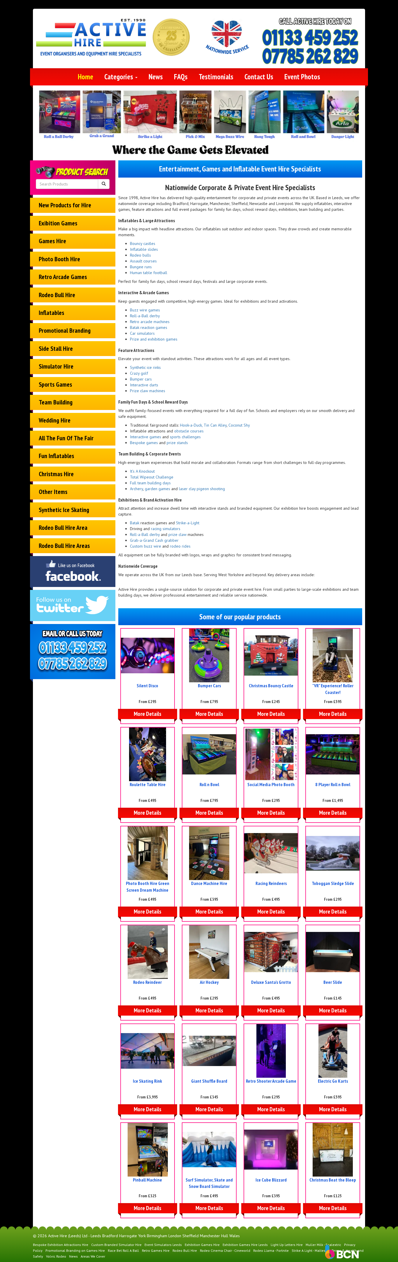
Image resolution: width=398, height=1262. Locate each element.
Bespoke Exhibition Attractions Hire (60, 1244)
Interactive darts (144, 385)
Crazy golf (139, 373)
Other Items (53, 492)
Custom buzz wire (145, 546)
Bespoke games (144, 442)
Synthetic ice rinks (145, 367)
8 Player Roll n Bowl (332, 784)
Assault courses (143, 261)
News (156, 76)
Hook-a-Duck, (192, 425)
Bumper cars (141, 379)
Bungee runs (141, 266)
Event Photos (302, 76)
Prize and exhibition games (153, 339)
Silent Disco (147, 685)
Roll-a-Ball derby (145, 315)
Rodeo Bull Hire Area (63, 527)
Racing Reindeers (271, 883)
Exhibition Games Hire (202, 1244)
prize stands (177, 442)
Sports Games (55, 384)
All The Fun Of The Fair (66, 438)
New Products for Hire (65, 205)
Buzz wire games (145, 310)
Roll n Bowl (209, 784)
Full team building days (150, 482)
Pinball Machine (147, 1180)
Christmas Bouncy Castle (271, 685)
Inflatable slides (144, 249)
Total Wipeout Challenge (151, 477)
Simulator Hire (56, 366)
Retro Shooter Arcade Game (271, 1081)
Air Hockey (209, 982)
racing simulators (165, 528)
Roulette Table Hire (147, 784)
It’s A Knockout (142, 471)
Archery (136, 488)
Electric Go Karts (333, 1081)
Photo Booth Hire (59, 259)
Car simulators (142, 333)
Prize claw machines (147, 390)
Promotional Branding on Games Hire (75, 1250)
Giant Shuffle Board (209, 1081)
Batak (134, 522)
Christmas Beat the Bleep (332, 1180)
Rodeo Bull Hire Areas (64, 545)
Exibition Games (58, 223)
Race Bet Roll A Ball (123, 1250)
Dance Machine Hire (209, 883)
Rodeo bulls (140, 255)
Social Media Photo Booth (271, 784)
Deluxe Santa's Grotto (271, 982)
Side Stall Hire (56, 348)
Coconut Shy (239, 425)
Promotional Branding (65, 330)
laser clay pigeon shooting (202, 488)
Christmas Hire (56, 474)
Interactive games (145, 436)
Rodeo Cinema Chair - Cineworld (225, 1250)
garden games (157, 488)
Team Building (56, 402)
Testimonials (216, 76)
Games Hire (52, 241)
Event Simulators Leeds (163, 1244)
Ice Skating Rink (147, 1081)
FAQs (181, 76)
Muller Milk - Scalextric (323, 1244)
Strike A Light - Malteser (310, 1250)
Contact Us (258, 76)
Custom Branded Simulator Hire (116, 1244)
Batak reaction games (148, 327)
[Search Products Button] (104, 184)
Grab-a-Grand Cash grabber (154, 540)
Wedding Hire (55, 420)
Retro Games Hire (156, 1250)
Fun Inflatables (56, 456)
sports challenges (185, 436)
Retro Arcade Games (63, 277)
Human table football (148, 272)
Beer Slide (332, 982)
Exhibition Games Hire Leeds (245, 1244)
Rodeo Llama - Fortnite (271, 1250)
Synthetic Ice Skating (64, 510)
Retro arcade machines (150, 321)
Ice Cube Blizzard (271, 1180)
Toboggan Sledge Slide (333, 883)
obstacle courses (189, 431)
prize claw (177, 534)
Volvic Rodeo (56, 1256)
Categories (119, 76)
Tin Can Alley (215, 425)
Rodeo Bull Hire (57, 295)
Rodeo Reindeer (147, 982)
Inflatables (51, 313)
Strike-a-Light (187, 522)
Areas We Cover (93, 1256)
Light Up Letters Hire (287, 1244)
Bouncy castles (142, 243)
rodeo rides (180, 546)
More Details (147, 714)
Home (85, 76)
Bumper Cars (209, 685)
